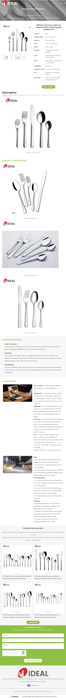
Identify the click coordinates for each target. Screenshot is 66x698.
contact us (57, 442)
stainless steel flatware (33, 8)
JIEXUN (50, 691)
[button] (61, 3)
